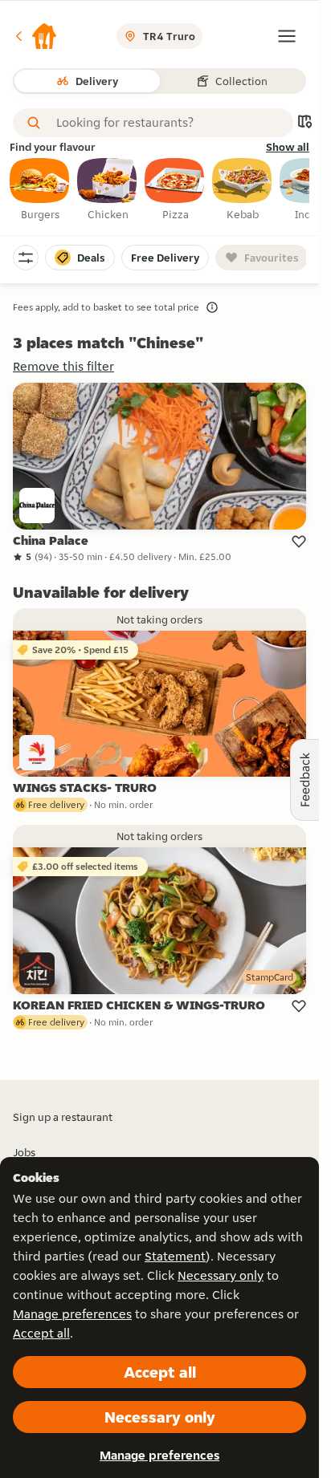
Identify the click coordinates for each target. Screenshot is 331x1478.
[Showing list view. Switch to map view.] (304, 123)
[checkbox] (40, 190)
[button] (35, 36)
